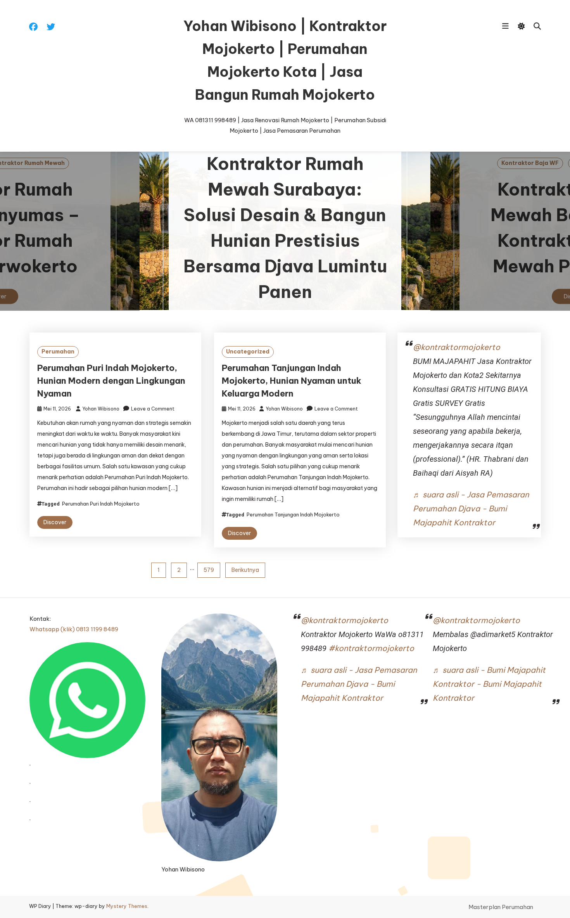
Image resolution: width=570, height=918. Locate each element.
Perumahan (57, 351)
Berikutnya (245, 569)
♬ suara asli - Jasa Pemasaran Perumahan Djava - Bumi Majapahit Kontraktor (471, 508)
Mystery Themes (126, 906)
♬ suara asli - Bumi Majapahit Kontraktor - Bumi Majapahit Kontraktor (489, 684)
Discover (54, 522)
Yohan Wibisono (100, 409)
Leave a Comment (152, 409)
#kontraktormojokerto (371, 648)
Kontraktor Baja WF (530, 162)
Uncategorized (247, 351)
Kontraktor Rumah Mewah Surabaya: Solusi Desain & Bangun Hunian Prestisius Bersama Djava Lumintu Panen (285, 228)
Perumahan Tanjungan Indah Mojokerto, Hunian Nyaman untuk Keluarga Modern (291, 380)
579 (209, 569)
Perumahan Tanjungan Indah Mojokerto (293, 514)
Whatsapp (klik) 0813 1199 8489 (73, 629)
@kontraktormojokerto (456, 347)
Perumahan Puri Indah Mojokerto (101, 504)
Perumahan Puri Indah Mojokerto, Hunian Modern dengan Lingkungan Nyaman (111, 380)
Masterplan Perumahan (500, 907)
